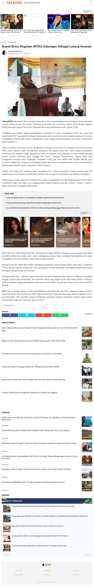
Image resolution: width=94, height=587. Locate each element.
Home (4, 42)
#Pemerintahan (8, 305)
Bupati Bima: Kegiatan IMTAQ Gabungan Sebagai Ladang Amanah (46, 46)
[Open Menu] (3, 2)
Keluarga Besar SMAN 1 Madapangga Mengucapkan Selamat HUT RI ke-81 (40, 536)
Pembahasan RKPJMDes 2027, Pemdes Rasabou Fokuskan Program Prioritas (33, 482)
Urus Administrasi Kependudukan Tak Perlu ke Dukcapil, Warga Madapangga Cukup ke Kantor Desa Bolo (42, 208)
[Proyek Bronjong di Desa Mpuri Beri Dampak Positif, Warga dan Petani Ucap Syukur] (87, 434)
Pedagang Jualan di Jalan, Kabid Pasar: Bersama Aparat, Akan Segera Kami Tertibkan (36, 469)
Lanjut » (88, 555)
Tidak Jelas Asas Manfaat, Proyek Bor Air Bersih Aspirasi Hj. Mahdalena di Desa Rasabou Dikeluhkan (38, 418)
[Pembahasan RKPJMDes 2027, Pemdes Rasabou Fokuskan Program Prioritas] (87, 486)
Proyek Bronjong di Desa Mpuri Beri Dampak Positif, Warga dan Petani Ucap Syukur (36, 430)
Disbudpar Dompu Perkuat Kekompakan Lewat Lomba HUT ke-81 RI (37, 526)
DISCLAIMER (18, 575)
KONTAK (47, 575)
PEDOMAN (76, 571)
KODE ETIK (76, 575)
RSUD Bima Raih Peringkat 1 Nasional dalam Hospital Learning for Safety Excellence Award (39, 443)
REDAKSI (47, 571)
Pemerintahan (12, 42)
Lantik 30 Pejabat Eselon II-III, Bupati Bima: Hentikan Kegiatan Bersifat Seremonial (35, 198)
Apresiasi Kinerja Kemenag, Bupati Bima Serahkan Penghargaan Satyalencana (33, 203)
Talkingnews (53, 582)
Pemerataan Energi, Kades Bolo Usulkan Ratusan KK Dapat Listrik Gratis (39, 546)
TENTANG (18, 571)
